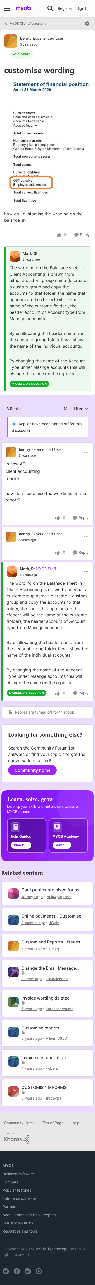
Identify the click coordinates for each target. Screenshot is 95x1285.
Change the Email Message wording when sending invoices (53, 968)
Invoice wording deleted (45, 998)
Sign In (82, 8)
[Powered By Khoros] (47, 1138)
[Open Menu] (87, 23)
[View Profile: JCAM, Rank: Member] (13, 920)
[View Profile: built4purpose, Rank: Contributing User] (13, 893)
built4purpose (59, 896)
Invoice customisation (43, 1057)
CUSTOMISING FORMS (43, 1087)
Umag (54, 949)
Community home (32, 770)
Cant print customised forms (50, 889)
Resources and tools (20, 1231)
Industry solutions (18, 1223)
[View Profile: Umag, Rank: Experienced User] (13, 946)
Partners (10, 1206)
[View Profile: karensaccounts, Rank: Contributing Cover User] (13, 1002)
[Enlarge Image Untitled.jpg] (47, 142)
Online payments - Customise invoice (51, 916)
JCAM (54, 922)
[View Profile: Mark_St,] (15, 256)
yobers (52, 1068)
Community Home (19, 1122)
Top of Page (53, 1122)
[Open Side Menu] (7, 8)
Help (75, 1122)
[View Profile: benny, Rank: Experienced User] (10, 41)
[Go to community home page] (23, 8)
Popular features (17, 1190)
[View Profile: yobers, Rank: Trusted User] (13, 1061)
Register (65, 8)
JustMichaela (57, 979)
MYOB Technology (51, 1249)
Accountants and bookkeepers (29, 1215)
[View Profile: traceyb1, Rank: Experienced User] (13, 1091)
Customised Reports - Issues (50, 942)
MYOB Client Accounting (28, 23)
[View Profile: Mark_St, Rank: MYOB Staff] (12, 571)
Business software (18, 1174)
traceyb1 (53, 1098)
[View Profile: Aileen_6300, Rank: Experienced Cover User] (13, 1032)
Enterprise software (19, 1198)
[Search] (50, 8)
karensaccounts (59, 1008)
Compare (10, 1182)
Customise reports (40, 1027)
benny (25, 38)
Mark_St (30, 253)
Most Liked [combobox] (76, 408)
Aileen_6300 (56, 1038)
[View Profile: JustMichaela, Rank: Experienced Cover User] (13, 972)
